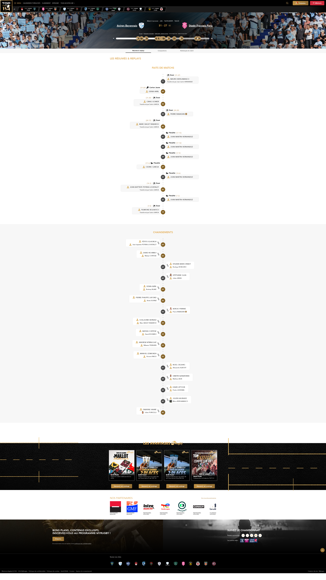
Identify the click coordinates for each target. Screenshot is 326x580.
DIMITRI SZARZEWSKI (181, 376)
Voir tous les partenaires (208, 498)
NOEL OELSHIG (179, 365)
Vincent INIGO (151, 356)
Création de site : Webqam (316, 571)
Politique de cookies (53, 571)
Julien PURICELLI (150, 412)
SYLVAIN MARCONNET (182, 264)
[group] (28, 9)
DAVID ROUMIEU (149, 253)
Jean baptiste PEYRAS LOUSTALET (144, 244)
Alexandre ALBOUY (179, 368)
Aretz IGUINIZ (151, 300)
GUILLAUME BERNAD (147, 320)
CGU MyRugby (22, 571)
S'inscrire (58, 539)
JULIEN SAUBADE (180, 398)
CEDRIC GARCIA (152, 167)
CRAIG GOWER (153, 101)
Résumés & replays (138, 51)
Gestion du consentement (84, 571)
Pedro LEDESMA (178, 390)
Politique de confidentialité (37, 571)
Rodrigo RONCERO (179, 267)
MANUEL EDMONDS (148, 353)
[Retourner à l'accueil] (6, 6)
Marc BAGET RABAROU (148, 323)
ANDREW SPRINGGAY (147, 342)
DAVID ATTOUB (179, 387)
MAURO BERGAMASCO (179, 79)
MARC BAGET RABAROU (149, 124)
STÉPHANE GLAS (179, 275)
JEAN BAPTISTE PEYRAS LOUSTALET (144, 187)
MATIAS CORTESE (149, 331)
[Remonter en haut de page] (322, 550)
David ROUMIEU (150, 334)
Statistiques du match (187, 51)
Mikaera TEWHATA (150, 345)
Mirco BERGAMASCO (180, 401)
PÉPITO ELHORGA (149, 241)
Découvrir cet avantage (121, 486)
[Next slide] (212, 507)
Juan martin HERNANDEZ (185, 82)
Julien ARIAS (177, 278)
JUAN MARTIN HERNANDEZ (181, 137)
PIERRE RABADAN (177, 114)
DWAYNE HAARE (149, 409)
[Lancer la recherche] (287, 3)
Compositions (162, 51)
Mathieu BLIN (177, 379)
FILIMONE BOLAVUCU (150, 210)
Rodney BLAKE (151, 289)
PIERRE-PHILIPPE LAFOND (146, 297)
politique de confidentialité (82, 544)
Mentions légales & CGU (9, 571)
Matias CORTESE (150, 256)
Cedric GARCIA (154, 104)
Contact (72, 571)
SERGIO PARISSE (179, 309)
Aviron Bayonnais (127, 25)
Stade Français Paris (200, 25)
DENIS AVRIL (154, 91)
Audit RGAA (64, 571)
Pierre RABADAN (179, 312)
